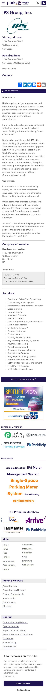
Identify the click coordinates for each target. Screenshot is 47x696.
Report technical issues (14, 630)
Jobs (5, 553)
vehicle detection (15, 468)
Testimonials (9, 602)
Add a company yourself (23, 379)
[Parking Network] (14, 2)
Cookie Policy (9, 646)
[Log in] (44, 3)
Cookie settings (23, 690)
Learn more (9, 676)
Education (27, 553)
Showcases (28, 545)
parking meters (23, 500)
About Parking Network (14, 590)
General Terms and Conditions (18, 634)
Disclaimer (8, 638)
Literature (27, 561)
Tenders (6, 557)
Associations (9, 565)
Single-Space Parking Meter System (22, 487)
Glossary (7, 606)
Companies (8, 561)
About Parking (10, 586)
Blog (24, 557)
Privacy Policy (9, 643)
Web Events (28, 565)
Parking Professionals (13, 594)
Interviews (27, 549)
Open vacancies (11, 626)
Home (6, 545)
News (5, 549)
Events (6, 569)
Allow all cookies (23, 683)
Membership (9, 598)
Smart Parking (32, 494)
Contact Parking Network (15, 622)
